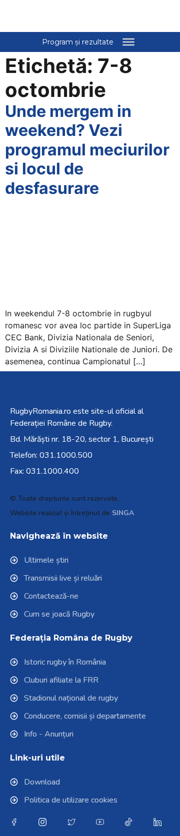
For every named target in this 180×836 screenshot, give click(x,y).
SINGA (123, 513)
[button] (145, 16)
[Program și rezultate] (128, 41)
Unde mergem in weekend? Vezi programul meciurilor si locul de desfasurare (87, 149)
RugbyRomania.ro (40, 411)
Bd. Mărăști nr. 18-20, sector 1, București (82, 439)
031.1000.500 (66, 455)
